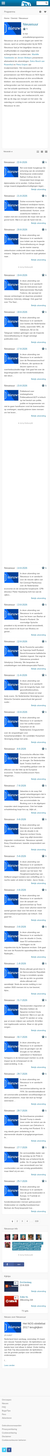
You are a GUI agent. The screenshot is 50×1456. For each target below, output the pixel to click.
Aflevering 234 (26, 1300)
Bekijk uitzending (38, 1291)
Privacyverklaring (9, 1429)
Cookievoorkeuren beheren (14, 1440)
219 (36, 1221)
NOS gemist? (37, 1243)
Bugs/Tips (6, 1411)
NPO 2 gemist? (19, 1246)
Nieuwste (7, 152)
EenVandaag (25, 1282)
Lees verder (9, 1365)
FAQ (4, 1407)
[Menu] (3, 3)
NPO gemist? (18, 1249)
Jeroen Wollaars (25, 58)
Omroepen (6, 1400)
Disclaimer (6, 1436)
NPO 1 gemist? (34, 1246)
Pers (4, 1414)
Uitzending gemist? (21, 1243)
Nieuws (5, 1403)
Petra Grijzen (22, 65)
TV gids (25, 1311)
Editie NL (24, 1297)
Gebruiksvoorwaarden (11, 1426)
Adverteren (7, 1418)
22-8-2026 (24, 1285)
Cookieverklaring (9, 1433)
